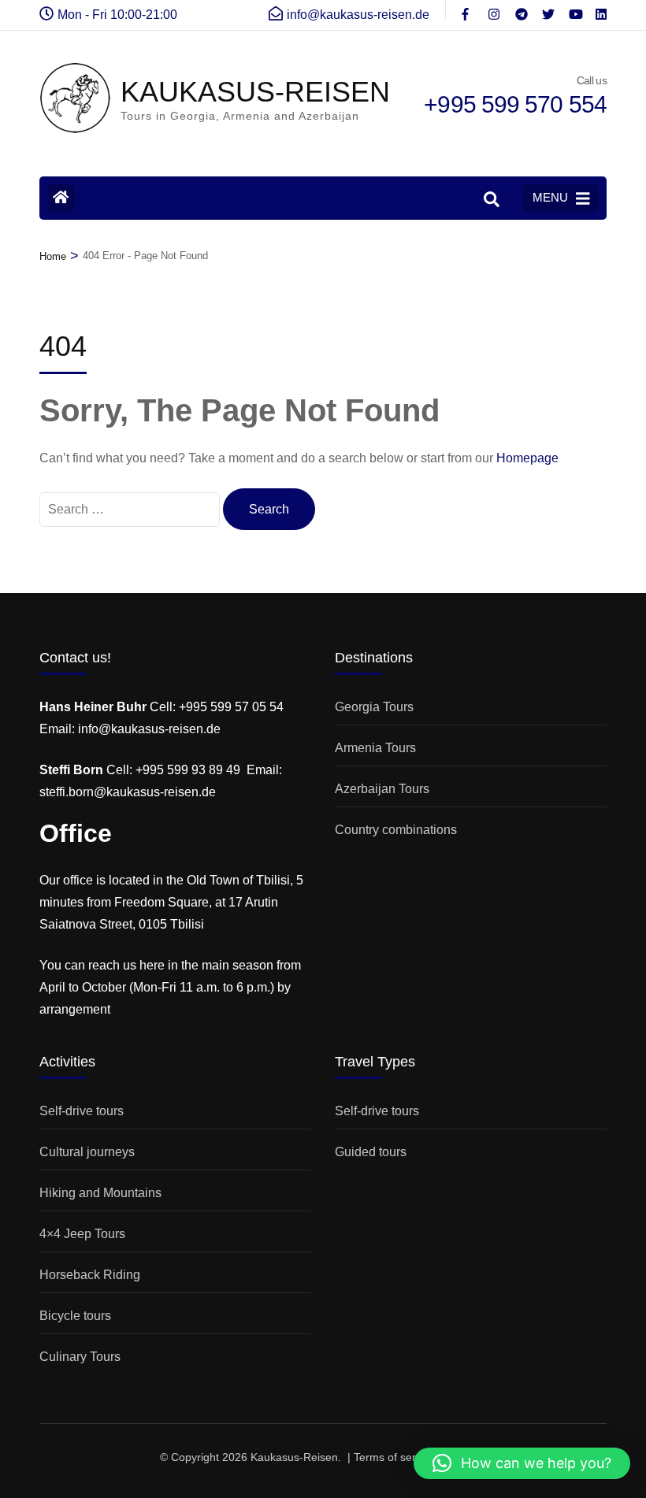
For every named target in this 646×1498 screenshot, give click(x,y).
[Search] (491, 199)
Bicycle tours (75, 1315)
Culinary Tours (80, 1356)
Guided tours (371, 1152)
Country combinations (396, 829)
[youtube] (574, 9)
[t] (520, 9)
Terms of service (395, 1457)
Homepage (527, 458)
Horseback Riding (89, 1274)
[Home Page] (61, 198)
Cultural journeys (87, 1152)
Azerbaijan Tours (382, 788)
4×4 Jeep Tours (82, 1233)
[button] (522, 1463)
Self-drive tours (81, 1111)
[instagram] (493, 9)
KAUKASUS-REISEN (255, 92)
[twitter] (547, 9)
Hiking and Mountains (100, 1193)
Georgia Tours (374, 707)
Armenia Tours (375, 748)
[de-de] (467, 9)
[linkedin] (601, 9)
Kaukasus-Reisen (294, 1457)
